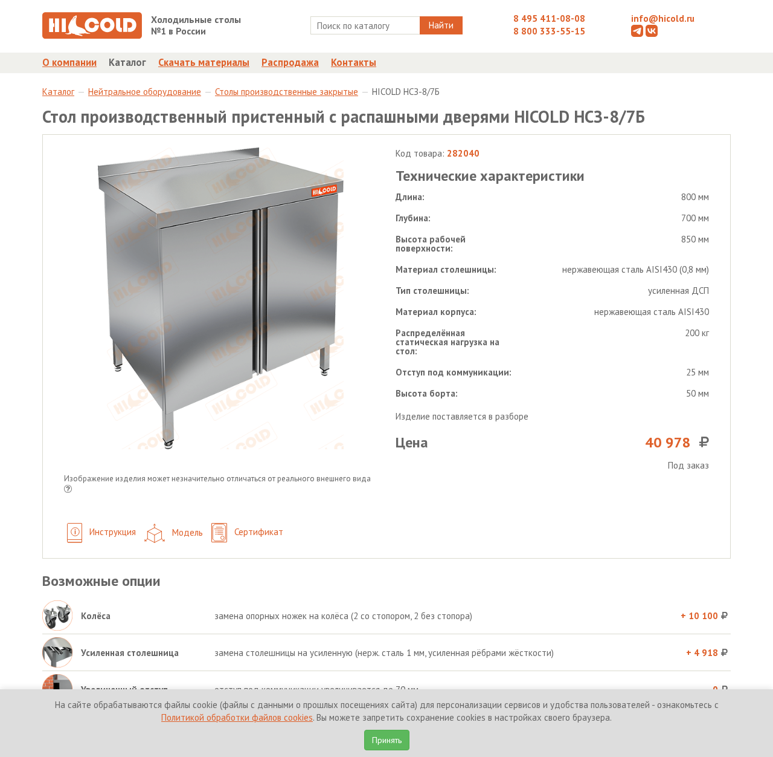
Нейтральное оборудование (144, 91)
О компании (69, 62)
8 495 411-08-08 (549, 18)
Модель (186, 532)
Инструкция (111, 532)
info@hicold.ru (662, 18)
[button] (68, 490)
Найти (441, 25)
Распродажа (290, 62)
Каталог (127, 62)
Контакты (353, 62)
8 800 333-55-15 (549, 31)
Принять (387, 740)
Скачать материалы (203, 62)
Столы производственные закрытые (286, 91)
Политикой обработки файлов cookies (237, 717)
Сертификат (257, 532)
